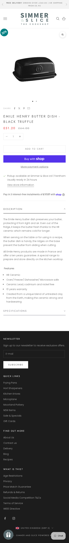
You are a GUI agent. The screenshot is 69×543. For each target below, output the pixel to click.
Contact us (10, 443)
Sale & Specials (12, 415)
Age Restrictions (12, 475)
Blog (6, 454)
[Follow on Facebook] (5, 518)
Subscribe (15, 364)
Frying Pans (10, 382)
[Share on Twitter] (19, 108)
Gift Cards (9, 421)
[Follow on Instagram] (13, 518)
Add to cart (34, 148)
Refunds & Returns (14, 492)
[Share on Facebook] (14, 108)
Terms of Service (13, 503)
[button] (34, 209)
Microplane (10, 399)
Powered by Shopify (50, 535)
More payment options (34, 166)
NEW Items (9, 410)
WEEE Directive (11, 508)
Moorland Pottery (13, 404)
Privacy (7, 481)
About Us (8, 437)
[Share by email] (28, 108)
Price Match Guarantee (17, 486)
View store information (20, 185)
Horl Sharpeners (12, 388)
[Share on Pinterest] (24, 108)
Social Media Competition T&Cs (22, 497)
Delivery (8, 448)
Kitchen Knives (11, 393)
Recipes (8, 459)
